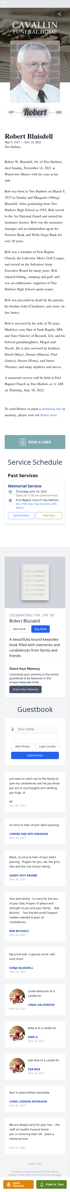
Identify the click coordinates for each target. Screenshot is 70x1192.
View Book (19, 629)
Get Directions (21, 515)
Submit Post (35, 755)
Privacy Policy (24, 1174)
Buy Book (40, 629)
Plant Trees (49, 515)
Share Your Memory (25, 689)
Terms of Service (46, 1174)
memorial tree (51, 408)
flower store (48, 414)
